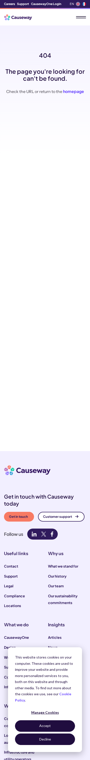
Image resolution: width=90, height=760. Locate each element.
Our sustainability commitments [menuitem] (63, 599)
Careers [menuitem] (9, 4)
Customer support (57, 517)
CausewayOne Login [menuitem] (46, 4)
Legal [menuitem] (9, 586)
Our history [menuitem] (57, 576)
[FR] (84, 4)
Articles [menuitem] (55, 637)
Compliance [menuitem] (14, 596)
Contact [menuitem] (11, 566)
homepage (73, 91)
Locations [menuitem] (12, 605)
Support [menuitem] (23, 4)
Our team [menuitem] (56, 586)
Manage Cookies (45, 712)
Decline (45, 739)
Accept (45, 726)
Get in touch (18, 517)
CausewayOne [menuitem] (16, 637)
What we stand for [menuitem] (63, 566)
